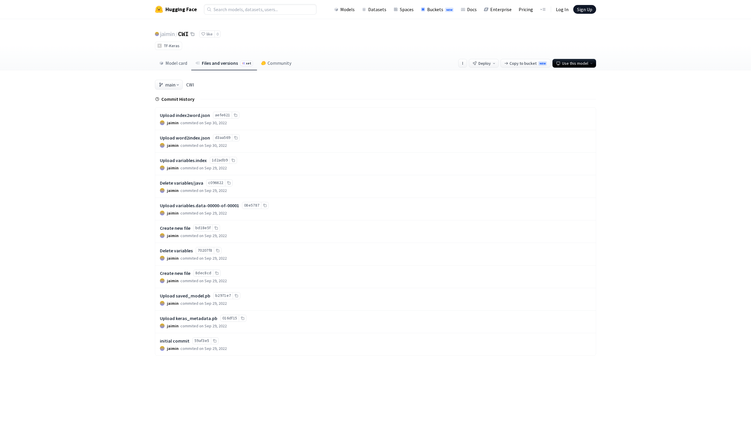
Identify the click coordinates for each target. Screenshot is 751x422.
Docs (472, 9)
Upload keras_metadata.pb (188, 318)
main (170, 85)
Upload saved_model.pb (185, 296)
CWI (183, 33)
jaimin (167, 34)
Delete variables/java (181, 183)
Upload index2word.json (185, 115)
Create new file (175, 228)
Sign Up (584, 9)
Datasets (377, 9)
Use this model (575, 63)
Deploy (484, 63)
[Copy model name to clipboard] (192, 34)
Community (279, 63)
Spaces (407, 9)
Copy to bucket (528, 63)
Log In (562, 9)
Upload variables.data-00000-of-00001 (199, 205)
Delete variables (176, 250)
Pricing (526, 9)
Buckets (439, 9)
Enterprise (501, 9)
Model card (176, 63)
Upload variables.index (183, 160)
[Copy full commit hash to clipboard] (235, 115)
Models (347, 9)
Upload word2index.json (185, 138)
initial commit (175, 341)
